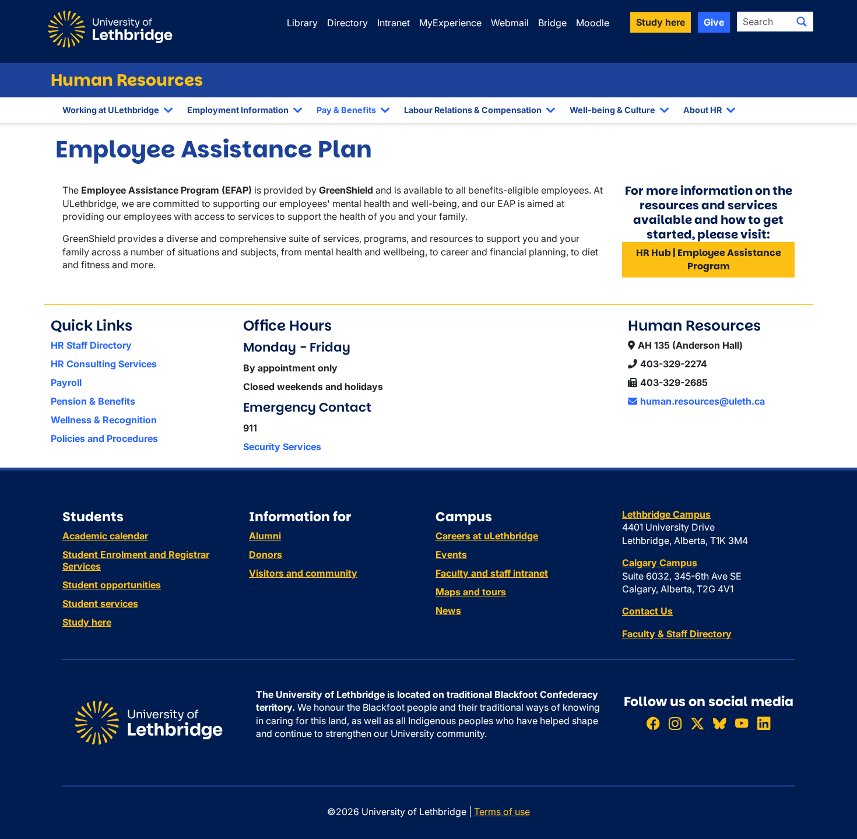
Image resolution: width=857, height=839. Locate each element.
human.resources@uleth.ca (702, 401)
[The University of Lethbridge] (148, 722)
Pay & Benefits (346, 110)
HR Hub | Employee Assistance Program (708, 259)
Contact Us (647, 611)
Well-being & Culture (612, 110)
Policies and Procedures (104, 438)
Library (302, 23)
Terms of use (502, 811)
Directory (347, 23)
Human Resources (127, 80)
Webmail (510, 23)
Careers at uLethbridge (486, 536)
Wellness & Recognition (104, 420)
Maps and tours (470, 592)
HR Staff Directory (91, 345)
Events (451, 554)
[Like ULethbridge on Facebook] (653, 723)
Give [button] (714, 22)
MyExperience (450, 23)
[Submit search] (801, 21)
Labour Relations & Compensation (473, 110)
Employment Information (238, 110)
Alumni (265, 536)
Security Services (282, 446)
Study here (86, 622)
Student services (100, 603)
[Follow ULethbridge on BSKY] (719, 723)
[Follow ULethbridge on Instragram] (675, 723)
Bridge (552, 23)
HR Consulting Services (104, 364)
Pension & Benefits (93, 401)
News (448, 610)
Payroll (66, 382)
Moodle (592, 23)
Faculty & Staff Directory (677, 634)
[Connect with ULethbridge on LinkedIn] (763, 723)
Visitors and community (303, 573)
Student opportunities (111, 585)
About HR (702, 110)
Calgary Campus (659, 562)
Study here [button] (660, 22)
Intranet (393, 23)
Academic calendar (105, 536)
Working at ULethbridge (110, 110)
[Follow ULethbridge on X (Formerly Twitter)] (697, 723)
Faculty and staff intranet (491, 573)
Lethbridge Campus (666, 514)
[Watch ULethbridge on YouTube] (741, 723)
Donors (265, 554)
